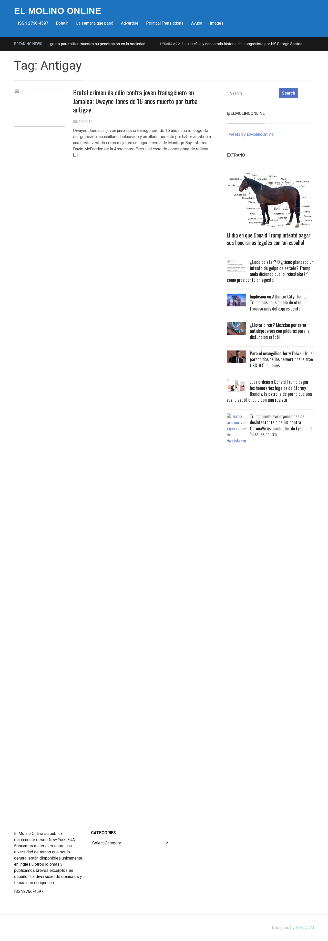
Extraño (236, 155)
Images (216, 23)
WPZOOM (305, 927)
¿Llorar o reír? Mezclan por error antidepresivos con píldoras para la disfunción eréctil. (280, 331)
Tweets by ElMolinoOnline (250, 134)
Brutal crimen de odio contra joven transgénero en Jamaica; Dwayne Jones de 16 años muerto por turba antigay (135, 101)
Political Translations (164, 23)
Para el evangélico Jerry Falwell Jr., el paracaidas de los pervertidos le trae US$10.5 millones (282, 359)
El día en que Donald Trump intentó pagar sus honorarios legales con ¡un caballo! (268, 238)
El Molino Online (57, 11)
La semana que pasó (94, 23)
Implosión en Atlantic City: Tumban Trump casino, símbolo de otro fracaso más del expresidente (280, 302)
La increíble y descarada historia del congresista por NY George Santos (234, 44)
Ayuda (196, 23)
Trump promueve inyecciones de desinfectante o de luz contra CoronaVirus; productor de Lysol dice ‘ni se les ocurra (281, 425)
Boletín (62, 23)
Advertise (129, 23)
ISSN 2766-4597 (33, 23)
